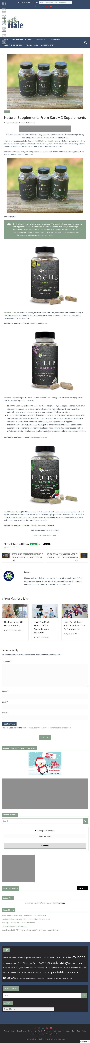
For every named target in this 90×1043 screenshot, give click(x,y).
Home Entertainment (39, 968)
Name (5, 691)
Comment (6, 661)
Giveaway (61, 962)
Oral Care (25, 973)
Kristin (23, 123)
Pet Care (45, 973)
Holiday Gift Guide (21, 967)
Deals (20, 963)
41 (20, 630)
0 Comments (31, 123)
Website (34, 323)
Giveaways (72, 963)
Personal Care (35, 972)
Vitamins (69, 978)
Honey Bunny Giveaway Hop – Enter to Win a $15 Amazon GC (24, 915)
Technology (41, 978)
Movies (82, 967)
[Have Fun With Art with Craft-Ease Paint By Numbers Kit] (75, 605)
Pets (49, 973)
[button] (46, 39)
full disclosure (44, 138)
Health (79, 963)
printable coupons (64, 972)
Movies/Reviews (10, 972)
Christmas (45, 957)
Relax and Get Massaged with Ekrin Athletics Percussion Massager (62, 557)
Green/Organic (21, 1031)
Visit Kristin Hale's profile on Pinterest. (39, 903)
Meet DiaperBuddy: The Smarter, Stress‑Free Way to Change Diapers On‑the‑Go (31, 930)
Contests (51, 958)
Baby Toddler (12, 957)
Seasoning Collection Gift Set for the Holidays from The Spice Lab (27, 557)
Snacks (23, 978)
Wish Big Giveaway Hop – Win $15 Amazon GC (18, 923)
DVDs (30, 963)
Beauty (19, 957)
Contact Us (40, 40)
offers (20, 973)
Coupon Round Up (63, 957)
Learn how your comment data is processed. (52, 728)
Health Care (8, 967)
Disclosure (55, 40)
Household (50, 967)
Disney (26, 963)
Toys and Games (55, 978)
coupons (78, 957)
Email (5, 702)
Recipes (81, 973)
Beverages (25, 957)
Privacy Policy (32, 45)
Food (35, 963)
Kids (77, 967)
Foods (41, 963)
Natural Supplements (46, 141)
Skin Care (18, 978)
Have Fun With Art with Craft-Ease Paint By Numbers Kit (74, 625)
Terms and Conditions (13, 45)
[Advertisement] (45, 129)
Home (31, 968)
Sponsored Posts (31, 978)
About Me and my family (22, 40)
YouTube (53, 535)
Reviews (7, 112)
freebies (49, 963)
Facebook (37, 535)
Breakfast (32, 958)
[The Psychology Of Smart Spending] (15, 605)
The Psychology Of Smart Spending (14, 926)
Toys (48, 978)
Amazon (44, 323)
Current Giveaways (10, 963)
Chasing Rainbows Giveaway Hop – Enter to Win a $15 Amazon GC (26, 919)
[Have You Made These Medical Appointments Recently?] (45, 605)
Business (38, 957)
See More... (83, 888)
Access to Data (47, 45)
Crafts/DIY (61, 1031)
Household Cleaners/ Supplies (65, 968)
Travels (64, 978)
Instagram (45, 535)
